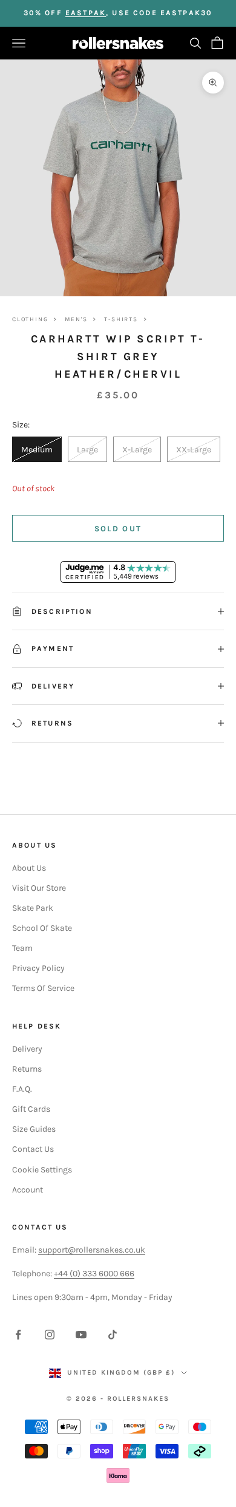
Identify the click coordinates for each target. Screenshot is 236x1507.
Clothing (30, 319)
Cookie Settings (42, 1170)
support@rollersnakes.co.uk (91, 1250)
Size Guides (34, 1129)
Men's (76, 319)
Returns (27, 1069)
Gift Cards (31, 1109)
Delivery (27, 1049)
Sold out (118, 528)
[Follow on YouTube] (81, 1334)
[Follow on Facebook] (18, 1334)
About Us (29, 868)
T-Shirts (120, 319)
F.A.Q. (22, 1089)
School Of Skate (42, 928)
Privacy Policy (38, 968)
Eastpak (85, 13)
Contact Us (33, 1149)
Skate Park (32, 908)
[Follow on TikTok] (113, 1334)
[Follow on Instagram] (50, 1334)
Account (27, 1190)
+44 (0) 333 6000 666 (94, 1273)
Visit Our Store (39, 888)
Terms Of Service (43, 988)
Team (22, 948)
